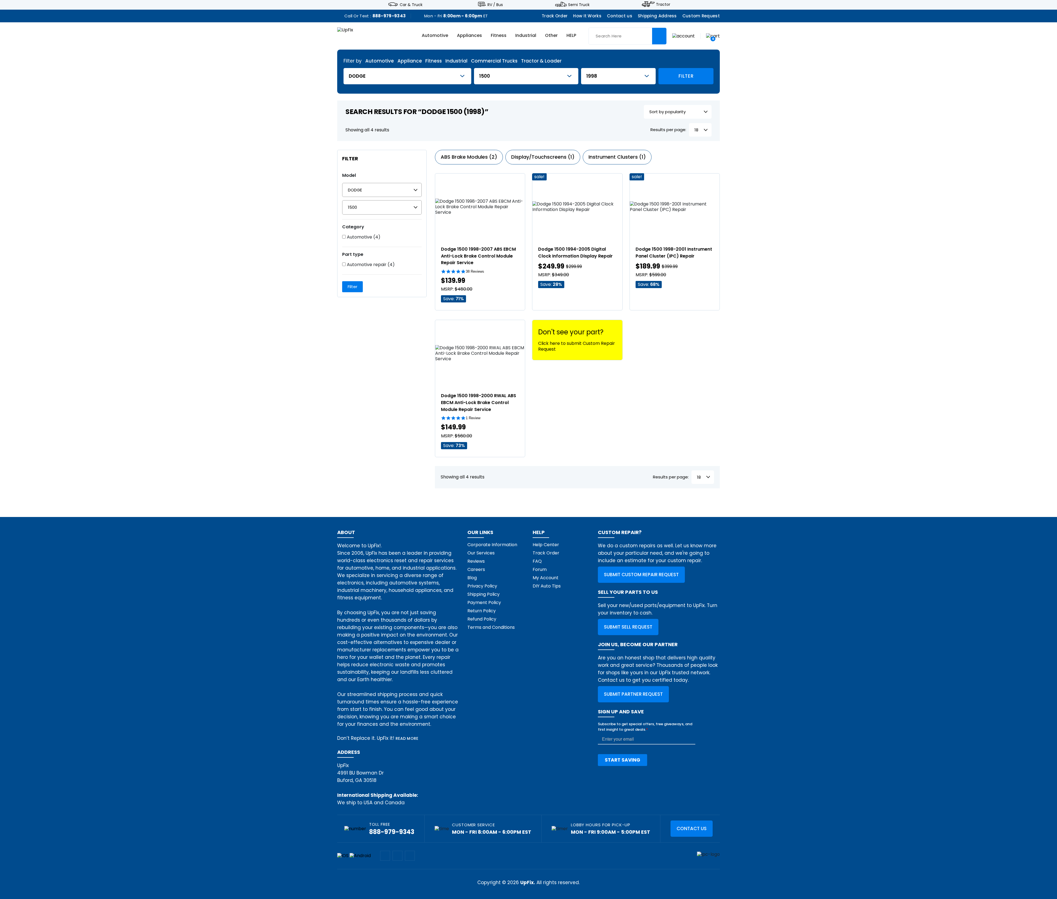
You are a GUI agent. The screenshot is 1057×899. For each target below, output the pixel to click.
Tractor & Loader (541, 61)
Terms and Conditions (491, 627)
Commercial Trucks (494, 61)
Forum (540, 569)
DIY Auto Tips (547, 586)
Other (551, 36)
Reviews (476, 561)
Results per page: (668, 129)
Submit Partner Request (633, 694)
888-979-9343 (389, 16)
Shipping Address (657, 15)
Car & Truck (411, 4)
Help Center (546, 544)
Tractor (663, 4)
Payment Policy (484, 602)
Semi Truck (579, 4)
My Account (546, 578)
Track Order (555, 15)
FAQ (537, 561)
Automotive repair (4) (370, 264)
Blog (472, 578)
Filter (686, 76)
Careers (476, 569)
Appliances (469, 36)
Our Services (481, 553)
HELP (571, 36)
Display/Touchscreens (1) (542, 156)
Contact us (619, 15)
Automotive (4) (363, 237)
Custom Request (701, 15)
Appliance (409, 61)
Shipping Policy (483, 594)
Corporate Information (492, 544)
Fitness (498, 36)
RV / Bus (495, 4)
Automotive (435, 36)
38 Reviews (475, 271)
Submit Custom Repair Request (641, 574)
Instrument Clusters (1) (617, 156)
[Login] (683, 36)
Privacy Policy (482, 586)
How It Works (587, 15)
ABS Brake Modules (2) (469, 156)
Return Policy (481, 611)
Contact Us (692, 828)
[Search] (659, 36)
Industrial (525, 36)
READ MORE (407, 738)
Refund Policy (481, 619)
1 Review (473, 418)
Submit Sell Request (628, 627)
